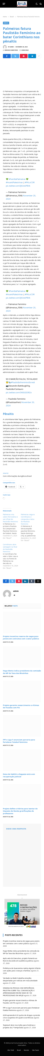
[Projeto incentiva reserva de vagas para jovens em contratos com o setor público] (22, 622)
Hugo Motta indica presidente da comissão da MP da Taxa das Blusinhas (22, 671)
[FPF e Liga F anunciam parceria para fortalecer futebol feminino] (22, 726)
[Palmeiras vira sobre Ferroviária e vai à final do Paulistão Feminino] (12, 526)
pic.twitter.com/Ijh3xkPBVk (18, 185)
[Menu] (4, 4)
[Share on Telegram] (32, 56)
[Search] (40, 3)
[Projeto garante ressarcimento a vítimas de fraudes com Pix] (22, 691)
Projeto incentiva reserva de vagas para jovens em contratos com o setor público (21, 637)
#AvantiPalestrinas (14, 182)
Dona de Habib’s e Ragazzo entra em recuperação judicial (19, 775)
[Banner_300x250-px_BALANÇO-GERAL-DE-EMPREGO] (22, 913)
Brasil (6, 23)
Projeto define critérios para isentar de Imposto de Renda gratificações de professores (20, 811)
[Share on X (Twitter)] (15, 56)
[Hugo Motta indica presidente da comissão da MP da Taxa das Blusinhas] (22, 657)
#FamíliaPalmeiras (17, 179)
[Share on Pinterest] (24, 56)
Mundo (26, 1050)
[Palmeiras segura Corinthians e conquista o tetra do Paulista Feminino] (30, 527)
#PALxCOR (29, 182)
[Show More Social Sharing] (39, 56)
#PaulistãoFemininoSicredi (23, 382)
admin (12, 47)
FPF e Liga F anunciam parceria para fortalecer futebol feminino (19, 741)
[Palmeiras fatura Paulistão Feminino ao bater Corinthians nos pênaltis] (22, 73)
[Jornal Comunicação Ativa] (22, 4)
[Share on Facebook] (7, 56)
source (5, 473)
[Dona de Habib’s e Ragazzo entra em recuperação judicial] (22, 760)
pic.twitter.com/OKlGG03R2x (19, 392)
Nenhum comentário (11, 50)
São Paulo (35, 1050)
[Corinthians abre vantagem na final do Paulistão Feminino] (12, 556)
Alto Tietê (10, 1050)
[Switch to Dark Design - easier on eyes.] (36, 4)
